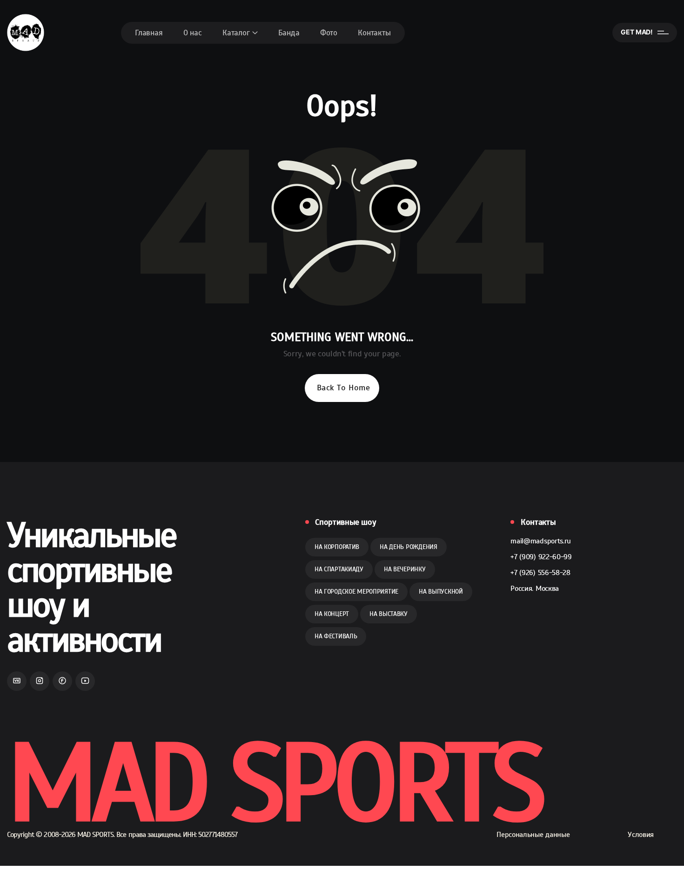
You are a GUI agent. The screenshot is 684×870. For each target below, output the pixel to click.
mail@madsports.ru (540, 541)
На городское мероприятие (356, 592)
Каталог (236, 33)
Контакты (374, 33)
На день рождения (408, 547)
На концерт (332, 614)
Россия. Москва (534, 588)
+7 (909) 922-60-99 (540, 557)
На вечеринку (405, 569)
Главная (149, 33)
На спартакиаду (339, 569)
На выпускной (441, 592)
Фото (328, 33)
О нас (192, 33)
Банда (289, 33)
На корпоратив (337, 547)
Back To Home (343, 387)
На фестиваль (336, 636)
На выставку (388, 614)
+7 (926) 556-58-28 (540, 572)
